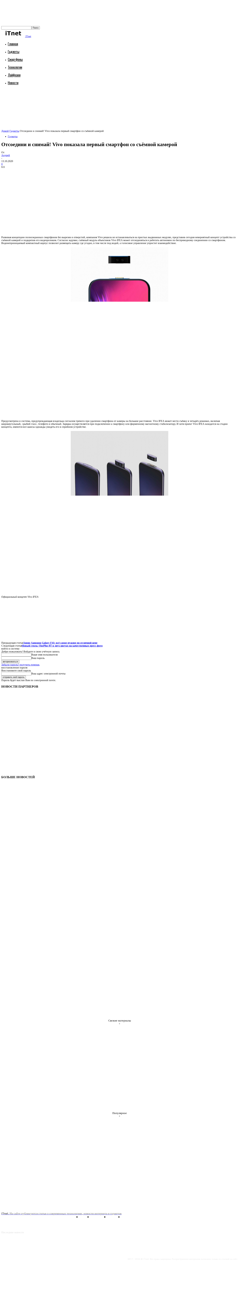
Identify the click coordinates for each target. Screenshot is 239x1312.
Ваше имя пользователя (44, 654)
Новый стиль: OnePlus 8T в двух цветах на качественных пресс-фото (62, 645)
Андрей (5, 155)
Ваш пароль (38, 658)
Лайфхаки (14, 74)
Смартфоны (15, 59)
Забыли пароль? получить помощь (20, 664)
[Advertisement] (60, 96)
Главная (13, 43)
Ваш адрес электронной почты (48, 673)
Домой (5, 131)
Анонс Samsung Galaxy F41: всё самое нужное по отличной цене (60, 642)
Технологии (15, 67)
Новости (13, 82)
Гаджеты (13, 51)
